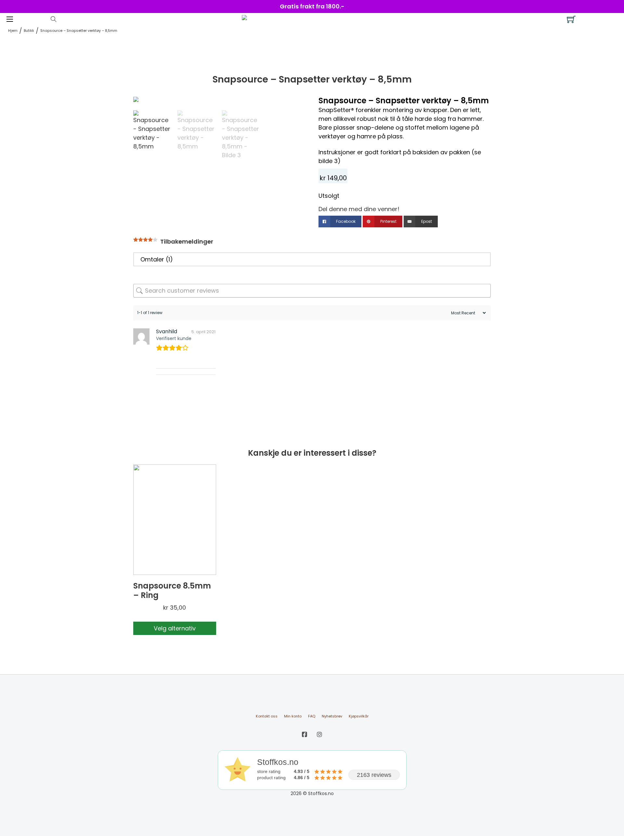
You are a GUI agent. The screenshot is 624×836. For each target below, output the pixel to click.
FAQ (311, 716)
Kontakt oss (267, 716)
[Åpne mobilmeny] (9, 19)
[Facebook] (304, 734)
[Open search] (53, 19)
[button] (297, 105)
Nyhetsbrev (332, 716)
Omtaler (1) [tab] (156, 259)
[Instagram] (319, 734)
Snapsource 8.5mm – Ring (172, 590)
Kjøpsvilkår (359, 716)
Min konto (293, 716)
